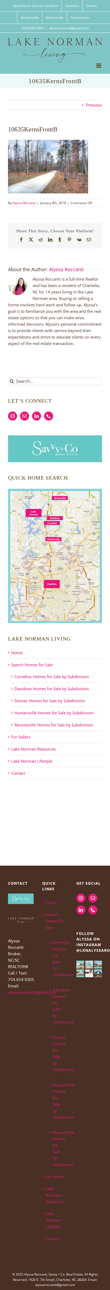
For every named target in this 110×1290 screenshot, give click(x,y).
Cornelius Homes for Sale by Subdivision (51, 676)
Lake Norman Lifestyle (31, 761)
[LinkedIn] (36, 416)
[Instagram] (12, 416)
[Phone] (48, 416)
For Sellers (20, 737)
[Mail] (24, 416)
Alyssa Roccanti (24, 203)
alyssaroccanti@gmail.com (69, 28)
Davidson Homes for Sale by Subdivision (51, 688)
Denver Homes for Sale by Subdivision (49, 700)
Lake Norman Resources (33, 749)
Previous (94, 105)
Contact (18, 773)
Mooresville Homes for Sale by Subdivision (53, 724)
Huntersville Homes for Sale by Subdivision (54, 712)
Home (16, 652)
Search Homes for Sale (32, 664)
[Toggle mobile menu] (99, 65)
